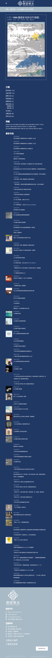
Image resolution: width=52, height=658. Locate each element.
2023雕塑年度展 (17, 313)
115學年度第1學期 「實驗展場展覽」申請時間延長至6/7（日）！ (28, 565)
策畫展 (34, 126)
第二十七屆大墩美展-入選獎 (20, 396)
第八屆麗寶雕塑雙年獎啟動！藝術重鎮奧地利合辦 (25, 582)
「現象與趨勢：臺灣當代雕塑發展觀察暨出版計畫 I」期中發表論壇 (29, 184)
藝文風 (27, 128)
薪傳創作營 (22, 128)
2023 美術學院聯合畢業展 (19, 257)
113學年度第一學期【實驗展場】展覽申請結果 (24, 179)
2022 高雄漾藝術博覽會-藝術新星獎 (21, 361)
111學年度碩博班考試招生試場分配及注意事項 (24, 469)
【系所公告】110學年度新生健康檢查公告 (23, 497)
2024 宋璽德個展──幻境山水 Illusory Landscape (25, 204)
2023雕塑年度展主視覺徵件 (20, 346)
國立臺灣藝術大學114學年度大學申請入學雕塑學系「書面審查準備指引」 (30, 169)
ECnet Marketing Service (41, 656)
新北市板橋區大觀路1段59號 (15, 619)
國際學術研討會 (9, 124)
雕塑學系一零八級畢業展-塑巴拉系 (21, 308)
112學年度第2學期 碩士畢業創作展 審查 (22, 189)
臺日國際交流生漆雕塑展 (19, 209)
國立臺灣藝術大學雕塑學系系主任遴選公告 (23, 148)
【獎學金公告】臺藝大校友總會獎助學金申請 (24, 481)
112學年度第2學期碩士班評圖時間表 (22, 194)
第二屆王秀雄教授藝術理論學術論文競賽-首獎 (24, 290)
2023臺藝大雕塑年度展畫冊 (20, 222)
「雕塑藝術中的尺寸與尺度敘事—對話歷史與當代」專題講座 (27, 268)
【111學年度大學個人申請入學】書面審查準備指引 (25, 487)
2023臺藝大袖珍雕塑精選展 (20, 321)
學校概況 (37, 124)
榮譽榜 (9, 106)
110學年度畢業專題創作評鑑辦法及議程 (22, 456)
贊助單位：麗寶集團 (13, 631)
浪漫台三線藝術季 (18, 232)
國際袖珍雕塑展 (31, 124)
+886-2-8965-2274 (12, 614)
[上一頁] (9, 23)
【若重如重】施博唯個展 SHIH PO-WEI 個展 (23, 570)
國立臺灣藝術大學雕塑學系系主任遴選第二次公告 (25, 143)
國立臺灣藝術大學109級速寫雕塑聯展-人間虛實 (24, 227)
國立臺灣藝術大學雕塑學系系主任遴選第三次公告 (25, 138)
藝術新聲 (31, 128)
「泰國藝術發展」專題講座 (20, 285)
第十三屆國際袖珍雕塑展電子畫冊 (21, 333)
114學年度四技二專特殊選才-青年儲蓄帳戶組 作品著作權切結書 (28, 164)
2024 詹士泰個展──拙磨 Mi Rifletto (21, 199)
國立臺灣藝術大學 (12, 626)
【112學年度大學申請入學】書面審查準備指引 (24, 384)
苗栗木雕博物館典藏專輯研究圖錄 (13, 128)
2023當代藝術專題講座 (19, 341)
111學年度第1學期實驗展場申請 (21, 451)
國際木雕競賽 (16, 124)
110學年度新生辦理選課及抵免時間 (21, 502)
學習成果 (8, 99)
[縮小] (18, 23)
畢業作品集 (19, 126)
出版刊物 (12, 9)
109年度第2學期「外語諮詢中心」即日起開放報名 (25, 534)
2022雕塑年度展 (17, 461)
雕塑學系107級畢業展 (18, 446)
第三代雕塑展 (29, 126)
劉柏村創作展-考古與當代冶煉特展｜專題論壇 (24, 416)
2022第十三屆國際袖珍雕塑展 (20, 404)
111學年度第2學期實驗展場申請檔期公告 (23, 351)
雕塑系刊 (32, 20)
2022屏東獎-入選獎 (18, 369)
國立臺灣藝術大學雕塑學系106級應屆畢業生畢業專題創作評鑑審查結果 (30, 529)
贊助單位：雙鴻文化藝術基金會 (16, 636)
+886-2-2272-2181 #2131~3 (14, 612)
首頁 (7, 9)
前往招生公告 (41, 648)
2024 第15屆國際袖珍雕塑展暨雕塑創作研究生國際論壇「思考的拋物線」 (30, 174)
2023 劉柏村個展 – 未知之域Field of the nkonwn (25, 262)
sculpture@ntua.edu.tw (14, 617)
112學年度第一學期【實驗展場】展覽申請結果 (24, 245)
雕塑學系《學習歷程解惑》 (20, 158)
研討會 (9, 108)
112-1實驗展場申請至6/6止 (20, 273)
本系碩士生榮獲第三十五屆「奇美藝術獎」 (23, 278)
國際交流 (8, 96)
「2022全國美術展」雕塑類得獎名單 (22, 424)
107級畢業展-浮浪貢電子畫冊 (20, 431)
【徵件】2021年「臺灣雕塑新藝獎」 (22, 522)
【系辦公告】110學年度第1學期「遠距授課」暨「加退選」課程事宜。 (29, 492)
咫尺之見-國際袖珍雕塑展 (19, 298)
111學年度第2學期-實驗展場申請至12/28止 (23, 356)
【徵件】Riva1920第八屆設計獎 (21, 540)
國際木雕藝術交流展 (23, 124)
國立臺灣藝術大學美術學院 (15, 629)
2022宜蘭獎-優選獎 (18, 389)
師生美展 (41, 124)
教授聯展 (7, 126)
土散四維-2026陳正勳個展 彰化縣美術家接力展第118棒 (26, 552)
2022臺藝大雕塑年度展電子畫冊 (21, 439)
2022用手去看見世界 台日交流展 (21, 409)
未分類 (8, 111)
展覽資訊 (8, 101)
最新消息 (8, 104)
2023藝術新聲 (17, 303)
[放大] (20, 23)
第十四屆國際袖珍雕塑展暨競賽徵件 (22, 215)
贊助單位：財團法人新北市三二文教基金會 (19, 634)
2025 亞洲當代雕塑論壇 (19, 153)
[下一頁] (11, 23)
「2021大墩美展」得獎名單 (20, 507)
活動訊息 (8, 114)
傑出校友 (8, 90)
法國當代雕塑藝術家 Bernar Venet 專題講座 (24, 547)
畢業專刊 (24, 126)
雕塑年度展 (35, 128)
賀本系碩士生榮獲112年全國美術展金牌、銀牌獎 (24, 250)
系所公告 (8, 116)
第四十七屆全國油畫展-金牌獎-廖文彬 (22, 237)
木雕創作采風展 (13, 126)
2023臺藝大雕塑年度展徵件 (20, 328)
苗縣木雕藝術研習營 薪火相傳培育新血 (22, 514)
